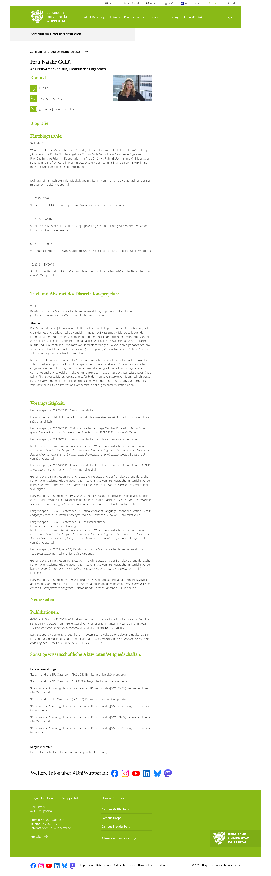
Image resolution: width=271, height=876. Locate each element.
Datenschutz (103, 865)
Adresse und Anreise (115, 838)
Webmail (154, 3)
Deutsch (215, 3)
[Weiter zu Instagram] (125, 773)
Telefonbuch (134, 3)
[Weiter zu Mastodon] (168, 773)
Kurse (155, 17)
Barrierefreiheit (147, 865)
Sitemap (164, 865)
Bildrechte (119, 865)
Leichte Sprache (192, 3)
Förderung (171, 17)
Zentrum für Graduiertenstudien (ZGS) (56, 51)
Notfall (172, 3)
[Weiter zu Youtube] (136, 773)
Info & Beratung (94, 17)
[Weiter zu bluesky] (157, 773)
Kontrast (113, 3)
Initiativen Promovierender (128, 17)
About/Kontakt (194, 17)
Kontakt (36, 836)
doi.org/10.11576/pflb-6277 (112, 628)
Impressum (87, 865)
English (234, 3)
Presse (132, 865)
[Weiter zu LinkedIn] (146, 773)
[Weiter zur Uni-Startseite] (55, 17)
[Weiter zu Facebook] (114, 773)
